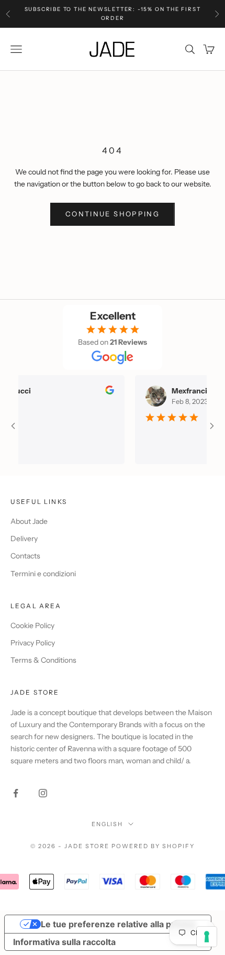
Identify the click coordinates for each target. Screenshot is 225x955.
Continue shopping (112, 214)
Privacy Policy (32, 642)
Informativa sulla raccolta (64, 942)
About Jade (29, 521)
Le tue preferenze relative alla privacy (118, 924)
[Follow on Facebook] (15, 793)
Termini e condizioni (43, 573)
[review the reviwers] (105, 390)
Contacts (25, 556)
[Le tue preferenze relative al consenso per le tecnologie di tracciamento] (207, 937)
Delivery (24, 538)
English (107, 824)
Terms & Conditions (43, 660)
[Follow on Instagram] (43, 793)
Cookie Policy (32, 625)
